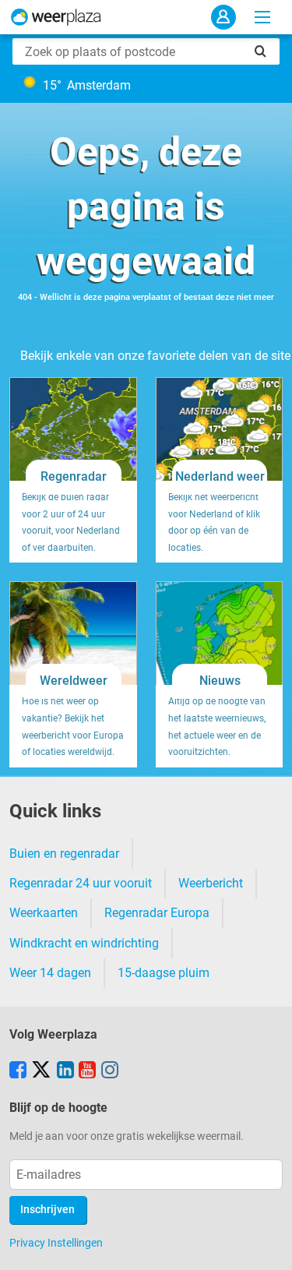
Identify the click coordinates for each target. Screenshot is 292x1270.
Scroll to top (267, 1245)
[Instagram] (109, 1071)
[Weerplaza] (56, 17)
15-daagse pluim (163, 972)
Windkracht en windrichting (84, 943)
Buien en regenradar (64, 853)
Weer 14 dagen (50, 972)
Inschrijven (47, 1209)
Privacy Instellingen (56, 1242)
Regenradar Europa (156, 912)
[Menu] (262, 17)
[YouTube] (87, 1071)
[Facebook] (17, 1071)
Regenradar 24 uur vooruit (80, 883)
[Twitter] (41, 1071)
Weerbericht (210, 883)
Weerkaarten (43, 912)
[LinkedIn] (65, 1071)
